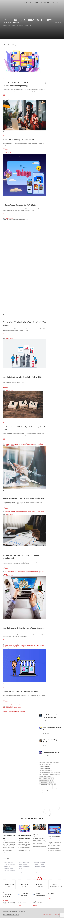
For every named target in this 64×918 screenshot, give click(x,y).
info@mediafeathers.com (47, 914)
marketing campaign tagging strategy (31, 571)
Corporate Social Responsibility (9, 914)
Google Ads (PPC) (7, 866)
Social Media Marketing (8, 868)
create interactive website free (44, 768)
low (16, 704)
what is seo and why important (9, 444)
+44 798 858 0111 (6, 900)
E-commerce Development (9, 864)
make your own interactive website (45, 788)
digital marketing (45, 774)
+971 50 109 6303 (36, 899)
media (51, 792)
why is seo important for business (28, 444)
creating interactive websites (44, 772)
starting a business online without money (20, 646)
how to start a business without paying (31, 645)
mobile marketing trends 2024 (44, 794)
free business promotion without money (25, 644)
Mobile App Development (24, 862)
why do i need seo (18, 444)
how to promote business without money (46, 782)
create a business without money (11, 644)
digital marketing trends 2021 (21, 511)
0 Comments (5, 95)
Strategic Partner (22, 872)
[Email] (60, 912)
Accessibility (17, 912)
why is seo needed (39, 444)
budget (9, 704)
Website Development (8, 862)
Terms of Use (5, 912)
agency (6, 704)
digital (12, 704)
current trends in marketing (10, 511)
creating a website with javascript (45, 770)
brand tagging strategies (19, 571)
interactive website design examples (45, 786)
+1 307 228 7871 (21, 899)
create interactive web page (44, 766)
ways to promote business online (35, 646)
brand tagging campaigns (9, 571)
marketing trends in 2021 (32, 511)
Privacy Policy (11, 912)
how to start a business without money (16, 645)
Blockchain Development (24, 870)
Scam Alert (17, 914)
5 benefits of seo (42, 762)
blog (4, 94)
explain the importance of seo (44, 778)
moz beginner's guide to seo (44, 796)
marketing (20, 704)
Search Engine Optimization (9, 870)
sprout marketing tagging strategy (45, 800)
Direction (4, 907)
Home (56, 22)
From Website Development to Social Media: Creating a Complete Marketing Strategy (24, 837)
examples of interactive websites (45, 776)
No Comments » (12, 99)
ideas (15, 704)
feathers (52, 778)
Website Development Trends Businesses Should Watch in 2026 (9, 837)
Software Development (23, 864)
